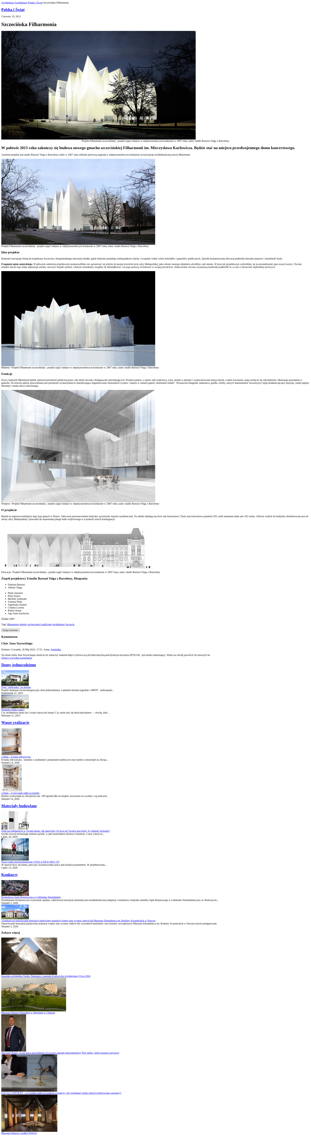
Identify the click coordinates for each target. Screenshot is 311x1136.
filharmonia (13, 624)
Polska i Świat (35, 2)
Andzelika (56, 649)
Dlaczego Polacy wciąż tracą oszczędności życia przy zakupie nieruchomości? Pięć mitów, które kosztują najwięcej (60, 1053)
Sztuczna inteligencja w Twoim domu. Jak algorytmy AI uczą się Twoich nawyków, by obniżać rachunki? (55, 831)
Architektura (7, 2)
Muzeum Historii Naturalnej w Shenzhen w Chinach (28, 1012)
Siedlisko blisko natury (13, 709)
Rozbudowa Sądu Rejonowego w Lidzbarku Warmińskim (31, 897)
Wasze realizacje (15, 722)
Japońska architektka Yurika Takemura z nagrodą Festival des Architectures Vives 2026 (45, 976)
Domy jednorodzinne (18, 665)
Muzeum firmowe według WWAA (19, 1133)
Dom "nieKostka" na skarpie (16, 687)
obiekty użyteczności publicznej (35, 624)
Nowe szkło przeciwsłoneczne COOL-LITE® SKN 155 (30, 861)
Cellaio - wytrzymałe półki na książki (20, 793)
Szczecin (69, 624)
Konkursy (9, 874)
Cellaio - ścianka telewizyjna (16, 756)
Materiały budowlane (19, 806)
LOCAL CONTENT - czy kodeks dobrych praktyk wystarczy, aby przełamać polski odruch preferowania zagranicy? (61, 1093)
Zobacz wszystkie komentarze (16, 658)
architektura (59, 624)
